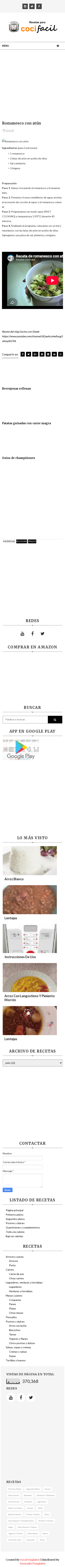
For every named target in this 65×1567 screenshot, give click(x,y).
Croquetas (15, 1299)
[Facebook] (32, 633)
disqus (32, 541)
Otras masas (16, 1312)
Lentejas (11, 918)
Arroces (13, 1260)
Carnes (10, 1269)
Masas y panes (14, 1295)
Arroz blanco (14, 879)
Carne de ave (16, 1273)
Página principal (14, 1210)
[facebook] (39, 6)
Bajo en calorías (14, 1236)
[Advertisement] (32, 86)
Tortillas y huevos (16, 1360)
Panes (12, 1304)
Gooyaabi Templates (32, 1563)
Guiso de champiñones (18, 458)
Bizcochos (14, 1330)
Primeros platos (14, 1214)
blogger (22, 541)
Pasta (12, 1265)
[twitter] (32, 6)
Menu (5, 45)
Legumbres (15, 1286)
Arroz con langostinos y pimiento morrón (30, 998)
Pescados (11, 1317)
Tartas (12, 1334)
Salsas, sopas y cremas (18, 1347)
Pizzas (12, 1308)
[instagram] (25, 6)
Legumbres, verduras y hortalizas (24, 1282)
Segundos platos (15, 1218)
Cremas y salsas (18, 1351)
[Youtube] (22, 633)
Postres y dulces (15, 1223)
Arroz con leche (18, 1325)
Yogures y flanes (18, 1338)
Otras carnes (16, 1278)
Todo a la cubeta (15, 1231)
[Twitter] (42, 633)
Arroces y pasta (14, 1256)
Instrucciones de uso (20, 957)
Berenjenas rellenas (16, 388)
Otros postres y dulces (22, 1343)
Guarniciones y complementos (23, 1227)
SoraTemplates (29, 1559)
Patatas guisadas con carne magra (26, 423)
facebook (9, 541)
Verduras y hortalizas (20, 1291)
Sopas (12, 1356)
